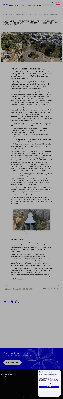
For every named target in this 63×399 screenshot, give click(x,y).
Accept (49, 386)
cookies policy (53, 380)
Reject (49, 393)
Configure (49, 390)
